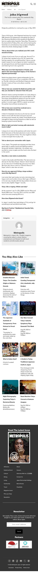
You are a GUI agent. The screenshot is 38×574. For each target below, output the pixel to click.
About (18, 467)
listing (9, 210)
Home (3, 9)
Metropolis (16, 22)
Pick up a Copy (8, 494)
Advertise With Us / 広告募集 (24, 474)
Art (15, 9)
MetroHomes (20, 484)
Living (5, 480)
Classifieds (19, 487)
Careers (19, 470)
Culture (9, 9)
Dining (5, 477)
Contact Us (20, 477)
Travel (5, 487)
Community (7, 484)
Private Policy (18, 568)
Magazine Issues (8, 490)
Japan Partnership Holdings (24, 480)
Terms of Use (26, 568)
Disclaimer (11, 568)
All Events (6, 467)
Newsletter (7, 497)
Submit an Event (8, 470)
